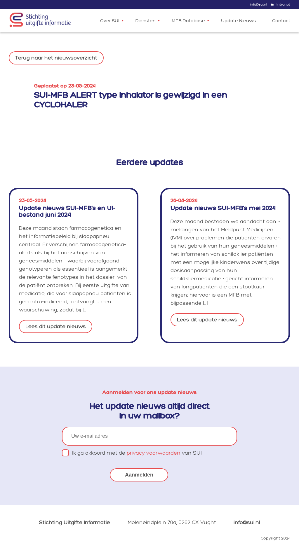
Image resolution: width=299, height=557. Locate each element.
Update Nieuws (238, 21)
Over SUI (109, 21)
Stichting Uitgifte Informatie (74, 522)
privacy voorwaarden (153, 453)
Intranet (283, 4)
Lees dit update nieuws (55, 326)
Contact (281, 21)
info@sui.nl (258, 4)
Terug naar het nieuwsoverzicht (56, 58)
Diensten (145, 21)
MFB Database (188, 21)
